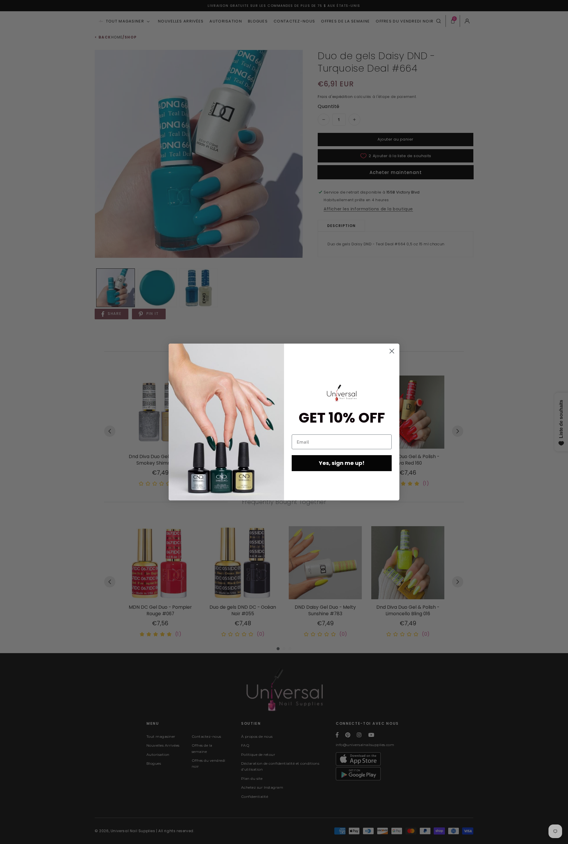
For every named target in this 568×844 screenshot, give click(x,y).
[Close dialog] (392, 351)
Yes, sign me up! (341, 463)
